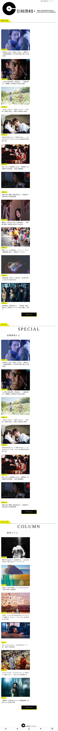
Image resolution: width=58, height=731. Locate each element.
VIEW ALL (29, 314)
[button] (53, 403)
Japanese (45, 1)
